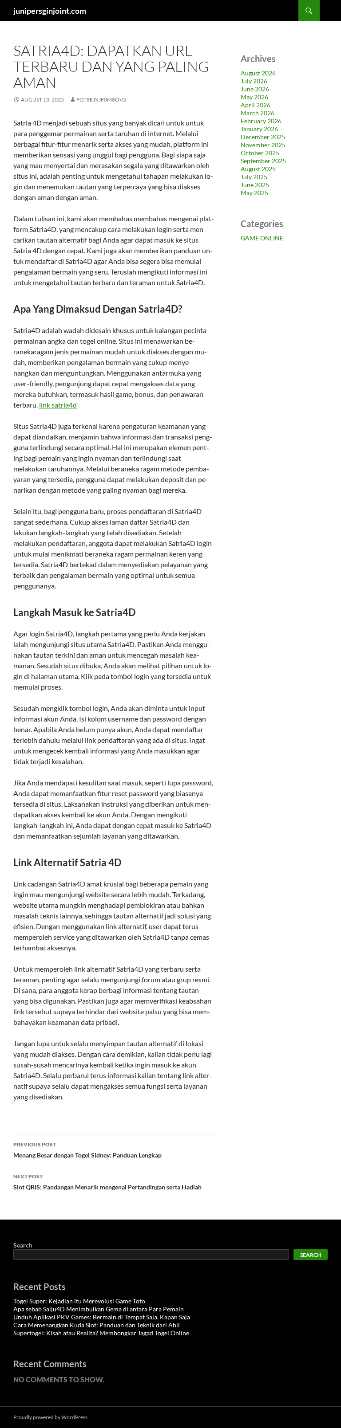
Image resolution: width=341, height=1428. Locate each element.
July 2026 (254, 81)
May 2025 (254, 192)
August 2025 (258, 169)
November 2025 (263, 145)
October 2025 (260, 153)
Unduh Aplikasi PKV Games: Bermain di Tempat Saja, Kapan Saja (101, 1317)
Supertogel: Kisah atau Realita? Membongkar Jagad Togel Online (101, 1333)
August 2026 (258, 73)
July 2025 (254, 176)
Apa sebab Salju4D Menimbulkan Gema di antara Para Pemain (98, 1309)
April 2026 (255, 105)
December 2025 (263, 137)
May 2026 (254, 97)
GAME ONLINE (262, 238)
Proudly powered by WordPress (50, 1417)
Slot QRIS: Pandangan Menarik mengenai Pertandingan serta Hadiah (107, 1182)
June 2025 (255, 184)
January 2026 (259, 129)
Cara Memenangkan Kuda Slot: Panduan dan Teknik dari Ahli (96, 1325)
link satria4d (58, 404)
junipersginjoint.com (49, 11)
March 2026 (257, 113)
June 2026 (255, 89)
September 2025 (263, 161)
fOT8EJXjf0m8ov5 (101, 99)
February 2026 (261, 121)
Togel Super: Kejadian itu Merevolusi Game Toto (79, 1301)
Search (22, 1245)
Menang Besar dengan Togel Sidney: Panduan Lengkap (87, 1150)
